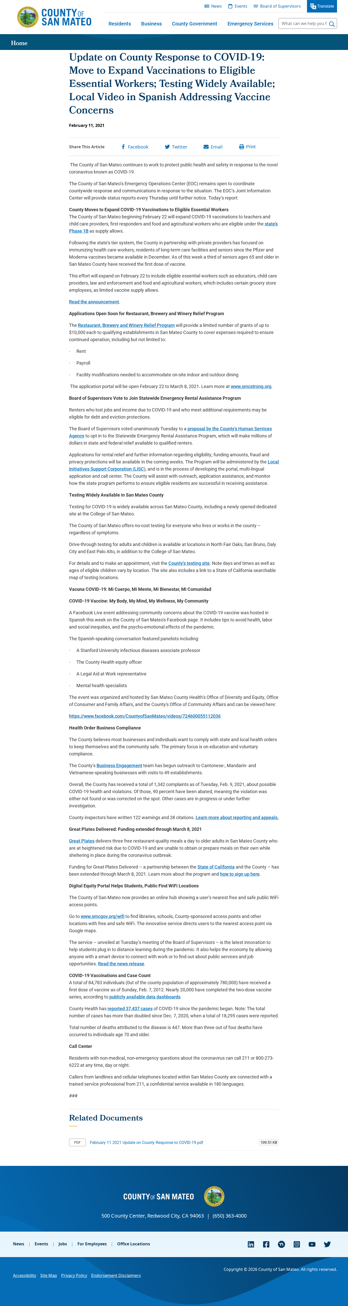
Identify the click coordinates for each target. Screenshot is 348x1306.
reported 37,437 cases (130, 1008)
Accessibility (24, 1275)
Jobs (63, 1244)
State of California (216, 867)
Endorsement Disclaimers (116, 1275)
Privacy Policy (74, 1275)
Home (19, 44)
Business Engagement (119, 765)
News (18, 1244)
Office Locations (133, 1244)
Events (41, 1244)
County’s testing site (189, 563)
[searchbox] (307, 23)
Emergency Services (250, 23)
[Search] (332, 24)
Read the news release (121, 964)
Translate (325, 6)
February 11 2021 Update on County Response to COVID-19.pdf (146, 1142)
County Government (194, 23)
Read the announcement (94, 302)
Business (151, 23)
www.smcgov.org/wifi (102, 916)
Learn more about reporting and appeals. (237, 817)
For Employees (92, 1244)
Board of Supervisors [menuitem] (280, 6)
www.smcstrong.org (251, 386)
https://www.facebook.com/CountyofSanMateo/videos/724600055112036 (145, 716)
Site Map (48, 1275)
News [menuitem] (216, 6)
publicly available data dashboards (144, 997)
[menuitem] (119, 23)
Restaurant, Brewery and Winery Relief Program (126, 325)
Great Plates (82, 841)
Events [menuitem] (241, 6)
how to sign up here (240, 874)
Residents (120, 23)
